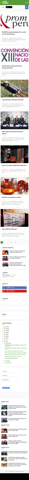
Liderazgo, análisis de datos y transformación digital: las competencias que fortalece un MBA (17, 264)
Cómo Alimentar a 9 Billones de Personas (13, 99)
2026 (5, 326)
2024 (5, 330)
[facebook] (25, 3)
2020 (5, 338)
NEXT (16, 242)
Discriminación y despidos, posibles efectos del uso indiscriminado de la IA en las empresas (17, 459)
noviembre (7, 343)
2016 (5, 339)
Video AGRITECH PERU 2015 (9, 229)
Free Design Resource (19, 471)
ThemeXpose (11, 471)
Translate (12, 276)
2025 (5, 328)
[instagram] (27, 3)
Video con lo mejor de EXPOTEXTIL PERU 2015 (14, 165)
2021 (5, 336)
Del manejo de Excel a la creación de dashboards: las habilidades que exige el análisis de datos (17, 407)
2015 (5, 341)
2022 (5, 334)
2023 (5, 332)
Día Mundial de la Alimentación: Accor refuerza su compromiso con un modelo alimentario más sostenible (17, 464)
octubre (7, 360)
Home (2, 7)
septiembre (7, 362)
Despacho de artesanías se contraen (11, 197)
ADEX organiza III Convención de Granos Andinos (16, 352)
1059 (11, 242)
